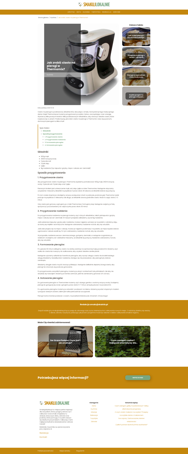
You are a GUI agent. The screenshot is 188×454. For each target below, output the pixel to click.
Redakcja (44, 433)
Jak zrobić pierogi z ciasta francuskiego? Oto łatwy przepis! (136, 37)
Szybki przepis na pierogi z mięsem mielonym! (136, 96)
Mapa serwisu (65, 451)
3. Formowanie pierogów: (54, 142)
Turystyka (96, 12)
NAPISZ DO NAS (138, 378)
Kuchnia (86, 12)
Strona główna (43, 18)
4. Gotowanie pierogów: (54, 145)
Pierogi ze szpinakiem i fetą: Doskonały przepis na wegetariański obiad (136, 76)
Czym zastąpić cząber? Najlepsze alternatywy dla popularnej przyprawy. (122, 341)
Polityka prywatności (45, 451)
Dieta (79, 12)
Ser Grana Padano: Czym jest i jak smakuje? (65, 341)
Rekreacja (106, 12)
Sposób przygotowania (52, 134)
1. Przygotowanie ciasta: (54, 137)
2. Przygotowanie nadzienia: (55, 140)
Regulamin (80, 451)
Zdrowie (116, 12)
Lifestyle (71, 12)
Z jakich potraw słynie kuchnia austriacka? (131, 425)
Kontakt (43, 437)
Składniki (47, 131)
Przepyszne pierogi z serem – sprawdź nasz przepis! (136, 56)
